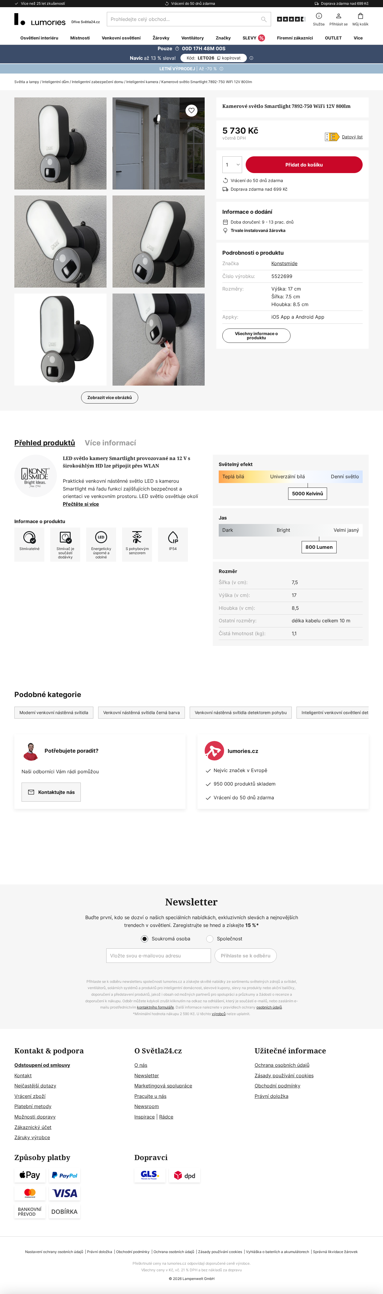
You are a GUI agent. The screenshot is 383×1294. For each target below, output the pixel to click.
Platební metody (32, 1106)
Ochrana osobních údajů (282, 1065)
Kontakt (23, 1075)
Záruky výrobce (32, 1137)
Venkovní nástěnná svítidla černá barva (141, 712)
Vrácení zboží (29, 1096)
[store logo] (57, 19)
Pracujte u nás (150, 1096)
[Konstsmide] (35, 476)
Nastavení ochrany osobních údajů (54, 1251)
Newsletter (146, 1075)
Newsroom (146, 1106)
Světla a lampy (26, 81)
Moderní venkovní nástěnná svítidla (53, 712)
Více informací (110, 443)
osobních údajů (269, 1007)
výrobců (219, 1013)
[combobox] (189, 19)
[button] (60, 241)
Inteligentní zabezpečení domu (97, 81)
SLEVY (249, 37)
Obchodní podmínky (277, 1085)
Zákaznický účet (32, 1127)
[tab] (44, 443)
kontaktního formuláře (155, 1007)
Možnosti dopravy (35, 1116)
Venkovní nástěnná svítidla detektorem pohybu (241, 712)
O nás (140, 1065)
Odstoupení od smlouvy (42, 1065)
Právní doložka (271, 1096)
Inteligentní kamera (142, 81)
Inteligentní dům (55, 81)
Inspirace (144, 1116)
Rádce (166, 1116)
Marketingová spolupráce (163, 1085)
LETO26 (214, 58)
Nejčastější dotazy (35, 1085)
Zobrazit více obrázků (109, 397)
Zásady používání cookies (284, 1075)
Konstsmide (284, 263)
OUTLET (333, 37)
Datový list (352, 137)
